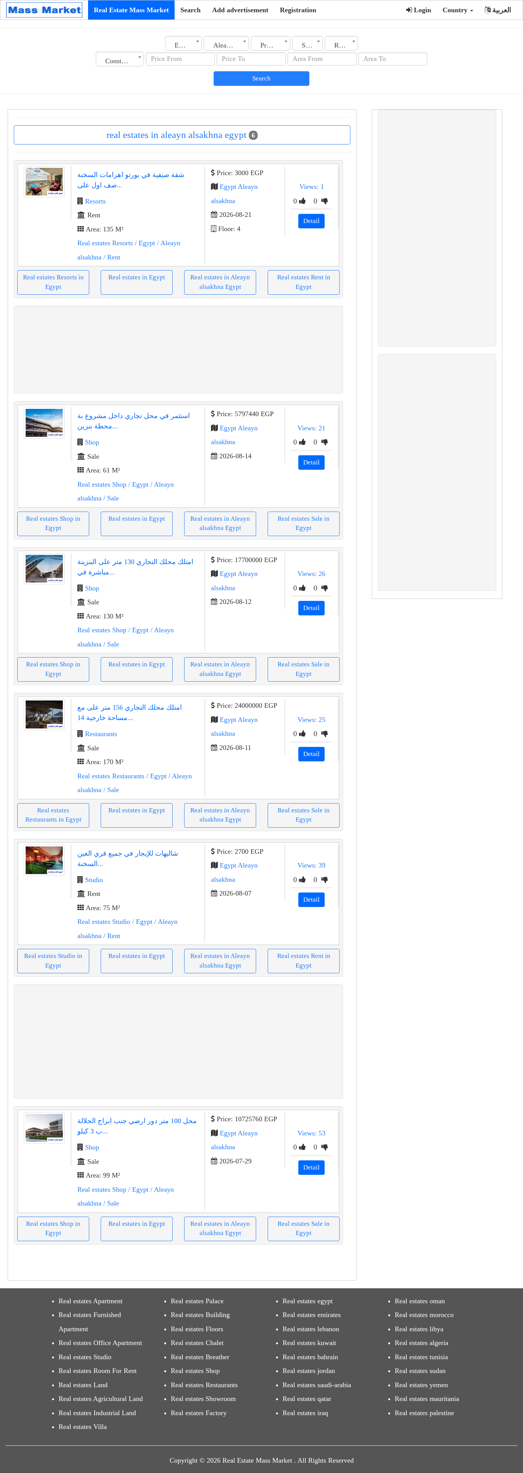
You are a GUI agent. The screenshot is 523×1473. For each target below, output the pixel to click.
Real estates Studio (103, 921)
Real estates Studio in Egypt (53, 960)
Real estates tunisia (421, 1357)
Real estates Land (83, 1385)
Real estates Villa (83, 1426)
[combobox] (183, 43)
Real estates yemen (421, 1385)
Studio (94, 880)
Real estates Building (200, 1315)
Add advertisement (240, 10)
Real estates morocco (424, 1315)
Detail (311, 221)
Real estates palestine (424, 1413)
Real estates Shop (101, 484)
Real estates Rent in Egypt (303, 282)
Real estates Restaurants (110, 776)
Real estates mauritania (427, 1398)
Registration (298, 10)
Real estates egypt (308, 1301)
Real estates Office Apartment (100, 1343)
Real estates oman (420, 1301)
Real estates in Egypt (136, 277)
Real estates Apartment (91, 1301)
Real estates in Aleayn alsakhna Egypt (220, 282)
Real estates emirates (312, 1315)
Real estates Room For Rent (98, 1371)
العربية (500, 10)
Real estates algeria (421, 1343)
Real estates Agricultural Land (101, 1398)
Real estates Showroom (203, 1398)
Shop (92, 442)
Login (421, 10)
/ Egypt (144, 243)
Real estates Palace (197, 1301)
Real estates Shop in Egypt (53, 523)
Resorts (95, 201)
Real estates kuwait (309, 1343)
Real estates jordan (309, 1371)
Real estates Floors (197, 1329)
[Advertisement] (178, 349)
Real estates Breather (200, 1357)
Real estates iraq (305, 1413)
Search (190, 10)
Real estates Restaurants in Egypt (53, 815)
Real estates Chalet (197, 1343)
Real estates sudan (420, 1371)
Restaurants (101, 734)
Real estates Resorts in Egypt (53, 282)
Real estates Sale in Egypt (304, 523)
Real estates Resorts (105, 243)
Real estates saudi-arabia (317, 1385)
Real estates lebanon (311, 1329)
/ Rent (110, 257)
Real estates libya (419, 1329)
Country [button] (456, 10)
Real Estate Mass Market (131, 10)
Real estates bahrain (310, 1357)
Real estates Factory (199, 1413)
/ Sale (110, 498)
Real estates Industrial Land (97, 1413)
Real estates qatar (307, 1398)
